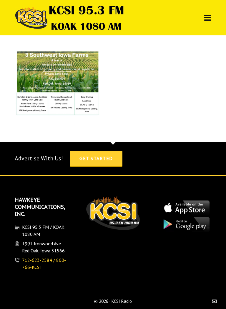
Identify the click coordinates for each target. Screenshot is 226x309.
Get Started (96, 158)
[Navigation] (207, 17)
